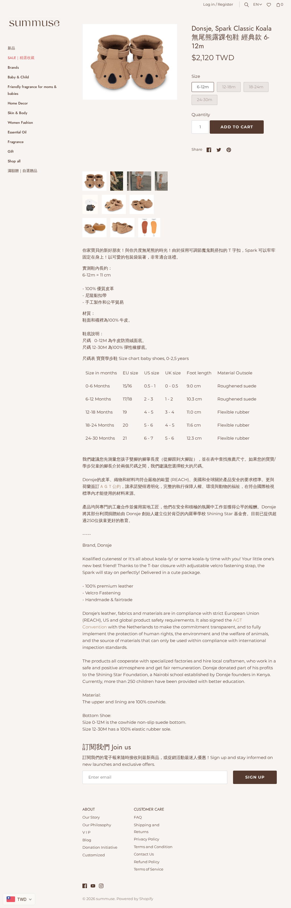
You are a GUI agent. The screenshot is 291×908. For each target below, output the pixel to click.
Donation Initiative (99, 847)
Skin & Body (17, 113)
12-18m (229, 86)
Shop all (14, 161)
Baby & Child (18, 77)
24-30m (204, 99)
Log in (209, 4)
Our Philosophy (96, 825)
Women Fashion (20, 122)
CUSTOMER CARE (149, 809)
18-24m (256, 86)
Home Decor (18, 103)
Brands (13, 67)
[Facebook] (84, 886)
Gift (10, 151)
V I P (86, 832)
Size (196, 76)
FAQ (138, 817)
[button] (165, 95)
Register (225, 4)
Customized (93, 855)
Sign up (255, 777)
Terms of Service (148, 869)
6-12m (203, 86)
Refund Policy (146, 862)
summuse (105, 899)
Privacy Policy (146, 839)
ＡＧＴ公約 (110, 486)
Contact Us (144, 854)
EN (256, 4)
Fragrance (16, 141)
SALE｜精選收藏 (21, 57)
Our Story (91, 817)
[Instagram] (101, 886)
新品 (11, 48)
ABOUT (88, 809)
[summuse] (34, 23)
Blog (86, 840)
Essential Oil (17, 132)
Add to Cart (237, 126)
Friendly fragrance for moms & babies (32, 90)
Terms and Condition (153, 847)
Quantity (201, 114)
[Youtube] (93, 886)
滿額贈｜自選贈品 (22, 170)
